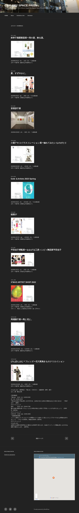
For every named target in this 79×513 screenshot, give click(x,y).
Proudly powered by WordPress (41, 509)
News (12, 15)
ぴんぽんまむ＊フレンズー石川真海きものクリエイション (37, 361)
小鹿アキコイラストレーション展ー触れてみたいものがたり (39, 143)
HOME (6, 15)
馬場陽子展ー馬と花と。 (22, 319)
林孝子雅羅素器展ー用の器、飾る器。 (28, 38)
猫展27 (14, 214)
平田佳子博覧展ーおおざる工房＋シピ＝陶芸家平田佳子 (36, 250)
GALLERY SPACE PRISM (21, 5)
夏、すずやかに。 (19, 73)
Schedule (30, 15)
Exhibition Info (21, 15)
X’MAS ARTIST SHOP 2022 (23, 282)
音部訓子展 (16, 108)
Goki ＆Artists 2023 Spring (23, 179)
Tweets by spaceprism (9, 454)
